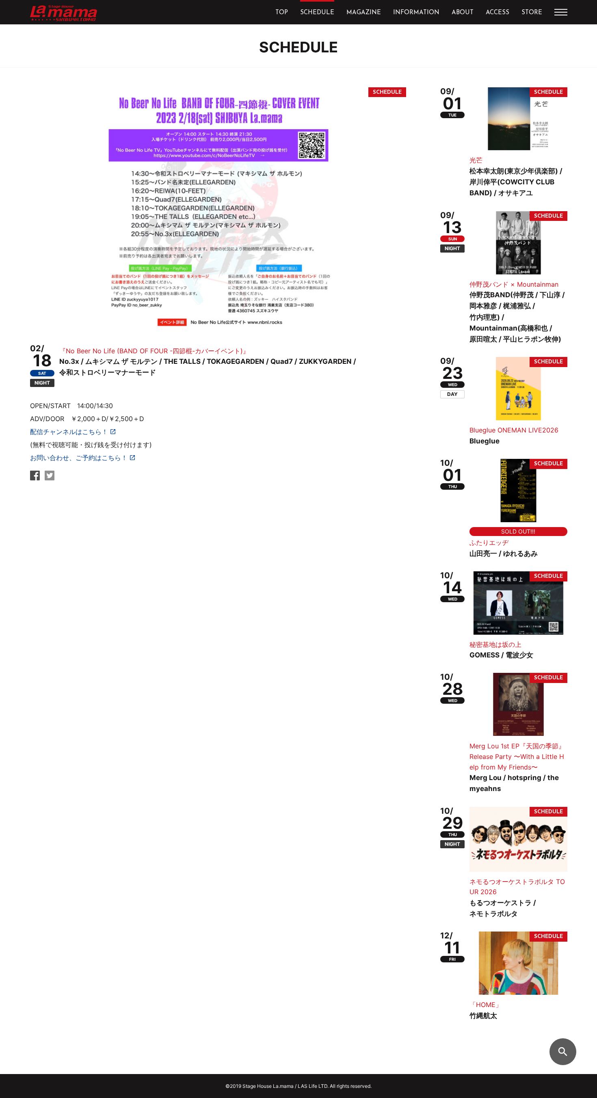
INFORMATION (416, 13)
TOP (281, 13)
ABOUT (463, 13)
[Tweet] (49, 477)
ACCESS (497, 13)
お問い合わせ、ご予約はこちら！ (79, 458)
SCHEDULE (317, 13)
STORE (531, 13)
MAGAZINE (363, 13)
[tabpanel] (218, 209)
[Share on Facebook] (35, 477)
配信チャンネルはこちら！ (69, 432)
